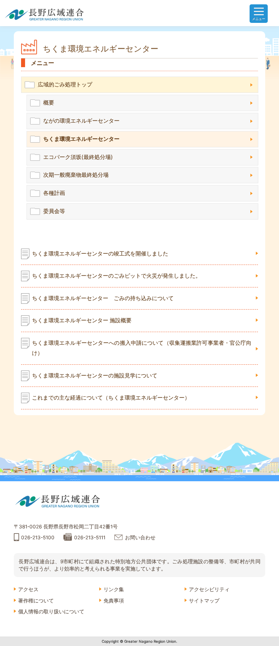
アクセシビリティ (209, 589)
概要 (48, 102)
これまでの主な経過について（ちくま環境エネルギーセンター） (111, 397)
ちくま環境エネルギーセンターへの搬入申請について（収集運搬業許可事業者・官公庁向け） (142, 348)
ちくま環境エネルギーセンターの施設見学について (94, 375)
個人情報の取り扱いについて (51, 611)
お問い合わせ (140, 537)
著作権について (36, 601)
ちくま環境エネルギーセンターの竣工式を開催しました (100, 253)
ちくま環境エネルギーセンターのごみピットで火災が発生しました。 (116, 276)
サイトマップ (204, 601)
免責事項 (114, 601)
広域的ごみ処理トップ (65, 84)
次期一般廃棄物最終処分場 (76, 174)
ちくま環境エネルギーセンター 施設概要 (82, 320)
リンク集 (114, 589)
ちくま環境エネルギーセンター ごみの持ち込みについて (103, 298)
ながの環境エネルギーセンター (81, 120)
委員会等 (54, 211)
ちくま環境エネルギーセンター (81, 138)
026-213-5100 (37, 537)
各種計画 (54, 192)
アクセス (28, 589)
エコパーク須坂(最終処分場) (78, 157)
